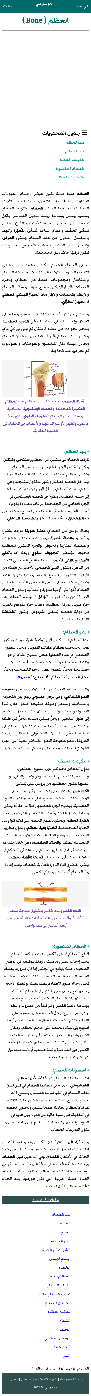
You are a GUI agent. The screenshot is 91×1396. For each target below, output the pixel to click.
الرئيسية (81, 6)
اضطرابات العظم (70, 177)
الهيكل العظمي (57, 1338)
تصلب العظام (58, 1312)
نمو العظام (74, 151)
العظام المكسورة (70, 169)
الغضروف (24, 677)
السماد (64, 1223)
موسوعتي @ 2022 (45, 1387)
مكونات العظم (72, 160)
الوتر (66, 1356)
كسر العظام (60, 1241)
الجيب (65, 1329)
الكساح (64, 1320)
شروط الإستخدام (46, 1379)
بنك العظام (61, 1215)
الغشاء (64, 1267)
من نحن (26, 1379)
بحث (7, 6)
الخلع (65, 1232)
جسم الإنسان (59, 1259)
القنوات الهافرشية (56, 1250)
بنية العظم (75, 142)
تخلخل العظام (57, 1303)
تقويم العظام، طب (54, 1294)
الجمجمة (61, 1347)
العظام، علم (60, 1276)
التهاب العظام (58, 1285)
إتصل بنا (13, 1379)
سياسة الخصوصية (71, 1379)
